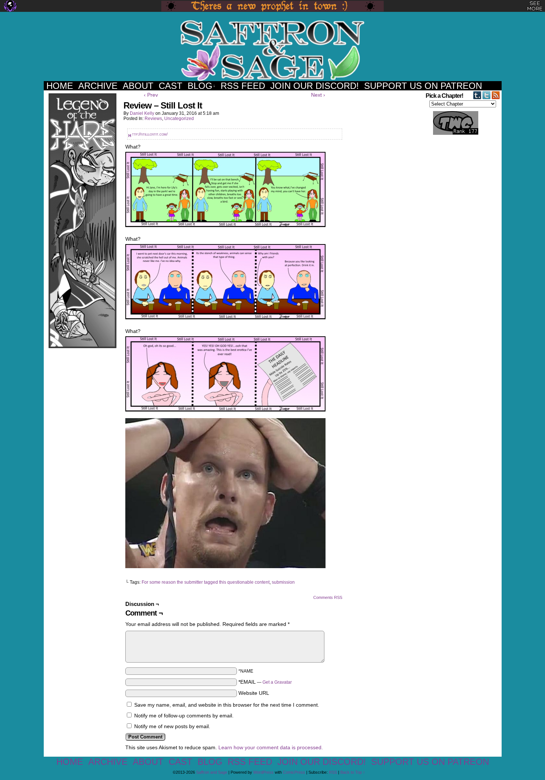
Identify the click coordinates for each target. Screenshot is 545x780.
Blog (201, 85)
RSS (333, 772)
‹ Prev (151, 95)
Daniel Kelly (142, 113)
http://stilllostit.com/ (150, 134)
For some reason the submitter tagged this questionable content (206, 582)
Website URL (253, 693)
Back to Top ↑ (352, 772)
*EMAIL (265, 682)
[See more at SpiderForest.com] (535, 5)
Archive (98, 85)
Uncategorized (179, 118)
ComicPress (294, 772)
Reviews (153, 118)
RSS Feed (243, 85)
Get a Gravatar (277, 682)
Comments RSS (327, 597)
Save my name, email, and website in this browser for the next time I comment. (226, 705)
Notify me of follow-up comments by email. (184, 716)
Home (59, 85)
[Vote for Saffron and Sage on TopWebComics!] (451, 133)
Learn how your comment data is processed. (270, 747)
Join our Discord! (314, 85)
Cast (170, 85)
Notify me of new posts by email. (172, 726)
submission (283, 582)
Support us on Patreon (423, 85)
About (138, 85)
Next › (318, 95)
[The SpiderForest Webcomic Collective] (10, 5)
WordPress (263, 772)
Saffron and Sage (272, 50)
